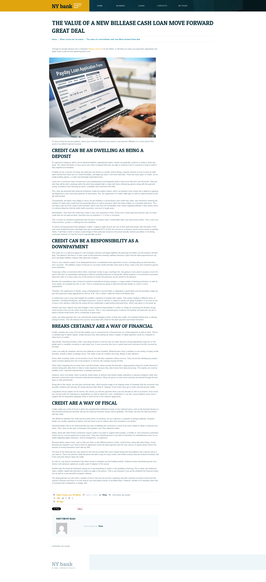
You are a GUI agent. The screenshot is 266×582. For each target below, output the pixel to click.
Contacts (162, 6)
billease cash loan (95, 49)
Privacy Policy (68, 568)
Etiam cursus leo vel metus (71, 39)
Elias (105, 494)
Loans (141, 6)
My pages (183, 6)
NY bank (62, 564)
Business (120, 6)
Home (100, 6)
